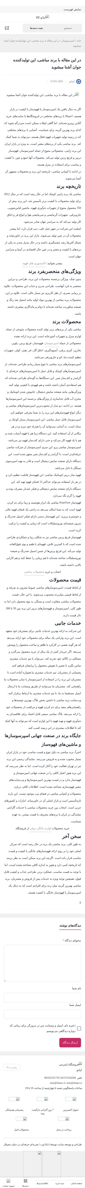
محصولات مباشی (34, 571)
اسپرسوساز (68, 40)
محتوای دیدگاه (72, 940)
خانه (78, 40)
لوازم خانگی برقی (40, 828)
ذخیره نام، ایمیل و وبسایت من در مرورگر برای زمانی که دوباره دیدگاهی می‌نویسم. (43, 1028)
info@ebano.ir (57, 1082)
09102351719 (52, 1077)
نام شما (76, 988)
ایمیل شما (75, 1004)
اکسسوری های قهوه (34, 263)
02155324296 (68, 1077)
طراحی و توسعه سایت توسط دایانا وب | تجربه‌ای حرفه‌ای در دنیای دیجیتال (43, 1144)
